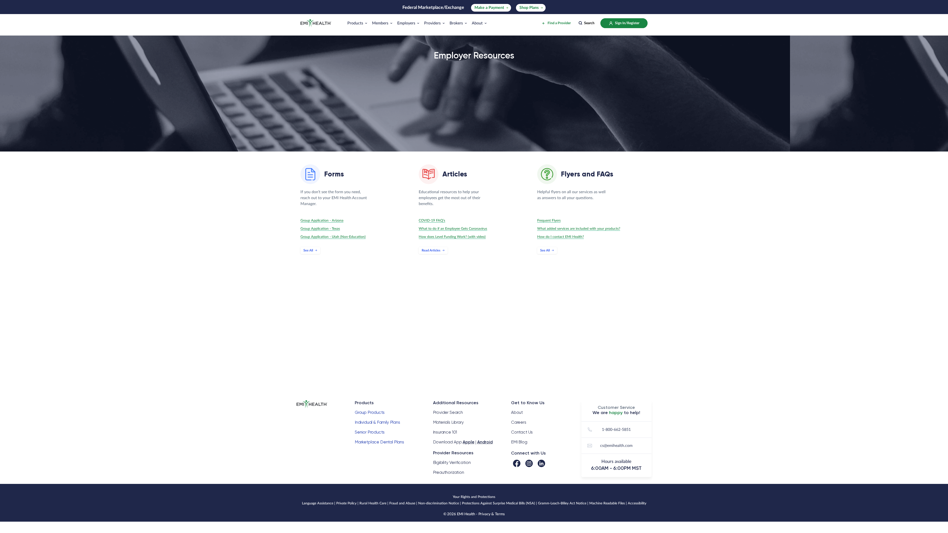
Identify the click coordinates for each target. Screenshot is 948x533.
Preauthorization (448, 472)
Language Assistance (317, 503)
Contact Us (522, 432)
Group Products (370, 412)
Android (485, 441)
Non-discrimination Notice (438, 503)
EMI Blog (519, 441)
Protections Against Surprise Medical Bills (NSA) (498, 503)
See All (308, 250)
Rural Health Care (372, 503)
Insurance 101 (445, 432)
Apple (468, 441)
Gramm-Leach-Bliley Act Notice (562, 503)
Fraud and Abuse (402, 503)
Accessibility (637, 503)
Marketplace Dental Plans (379, 441)
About (517, 412)
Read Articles (431, 250)
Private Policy (346, 503)
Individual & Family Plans (377, 422)
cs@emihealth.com (616, 446)
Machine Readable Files (607, 503)
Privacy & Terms (491, 514)
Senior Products (369, 432)
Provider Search (448, 412)
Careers (518, 422)
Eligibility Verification (452, 462)
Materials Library (448, 422)
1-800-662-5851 (616, 430)
